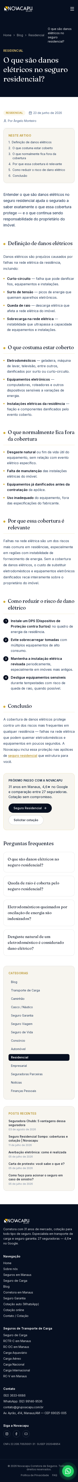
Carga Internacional (16, 1370)
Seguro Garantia (22, 1015)
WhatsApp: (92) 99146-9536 (22, 1401)
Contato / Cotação (15, 1316)
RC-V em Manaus (15, 1376)
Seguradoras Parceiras (27, 1074)
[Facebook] (16, 1433)
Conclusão (20, 175)
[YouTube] (26, 1433)
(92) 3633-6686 (14, 1395)
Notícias (16, 1082)
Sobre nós (10, 1269)
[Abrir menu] (72, 8)
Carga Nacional (13, 1364)
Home (7, 35)
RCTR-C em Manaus (17, 1341)
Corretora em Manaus (18, 1292)
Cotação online (13, 1310)
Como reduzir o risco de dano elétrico (38, 170)
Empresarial (19, 1065)
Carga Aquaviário (15, 1352)
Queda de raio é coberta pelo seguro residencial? (33, 886)
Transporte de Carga (25, 990)
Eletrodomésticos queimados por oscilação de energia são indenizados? (37, 912)
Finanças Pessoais (23, 1091)
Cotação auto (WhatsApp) (21, 1304)
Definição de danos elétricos (32, 142)
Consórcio (18, 1040)
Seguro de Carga (15, 1280)
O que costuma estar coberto (32, 148)
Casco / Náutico (22, 1007)
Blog (20, 35)
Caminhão (18, 998)
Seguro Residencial (28, 808)
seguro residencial (22, 755)
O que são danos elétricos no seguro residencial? (33, 862)
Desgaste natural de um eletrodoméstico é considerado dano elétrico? (36, 942)
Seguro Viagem (21, 1024)
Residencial (36, 35)
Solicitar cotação (26, 820)
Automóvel (18, 1049)
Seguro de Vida (22, 1032)
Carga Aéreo (12, 1358)
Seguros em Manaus (17, 1275)
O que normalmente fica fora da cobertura (34, 156)
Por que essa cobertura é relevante (37, 164)
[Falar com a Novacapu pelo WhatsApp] (68, 1471)
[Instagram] (6, 1433)
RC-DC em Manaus (16, 1347)
